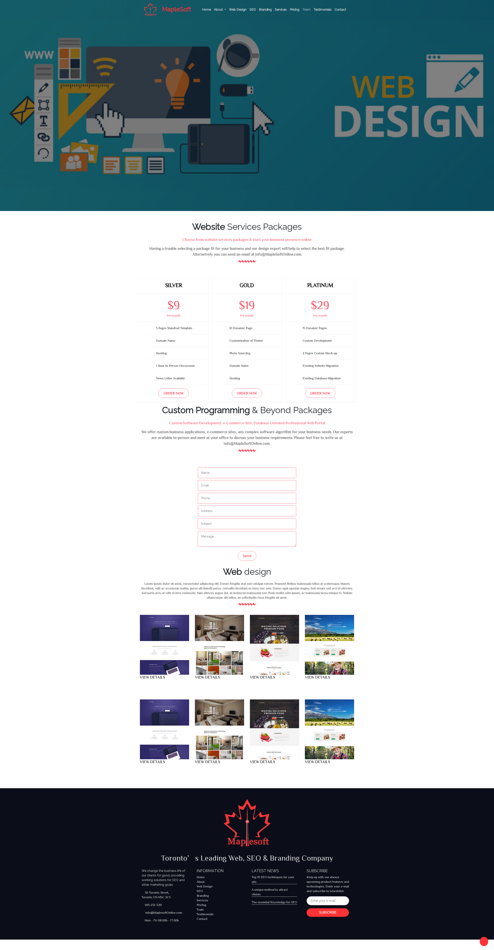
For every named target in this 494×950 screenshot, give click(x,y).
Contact (340, 9)
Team (306, 9)
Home (206, 9)
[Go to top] (484, 941)
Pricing (294, 9)
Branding (265, 9)
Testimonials (323, 9)
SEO (253, 9)
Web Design (237, 9)
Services (281, 9)
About (219, 9)
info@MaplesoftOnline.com (163, 912)
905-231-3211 (153, 904)
